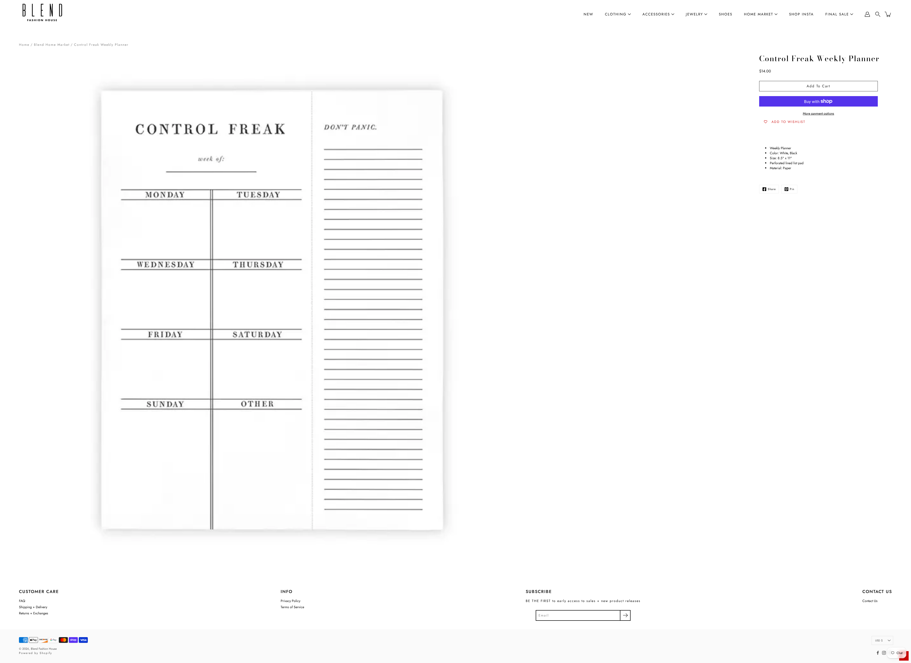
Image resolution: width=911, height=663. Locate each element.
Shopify (46, 653)
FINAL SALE (837, 14)
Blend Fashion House (44, 649)
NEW (588, 14)
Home (24, 44)
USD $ (879, 640)
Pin (792, 189)
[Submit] (625, 615)
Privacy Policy (290, 600)
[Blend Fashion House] (42, 14)
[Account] (867, 14)
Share (772, 189)
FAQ (22, 600)
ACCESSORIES (656, 14)
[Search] (878, 14)
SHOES (725, 14)
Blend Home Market (52, 44)
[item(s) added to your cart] (888, 14)
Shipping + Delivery (33, 607)
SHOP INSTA (801, 14)
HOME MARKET (758, 14)
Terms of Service (292, 607)
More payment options (818, 113)
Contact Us (870, 600)
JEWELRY (694, 14)
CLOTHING (616, 14)
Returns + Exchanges (33, 613)
